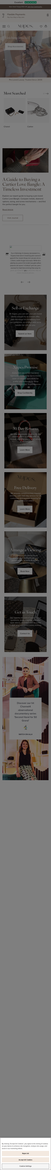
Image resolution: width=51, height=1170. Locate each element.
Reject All (25, 1153)
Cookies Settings (25, 1166)
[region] (25, 1154)
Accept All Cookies (25, 1160)
